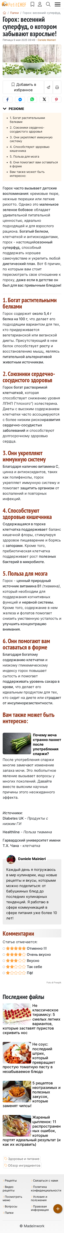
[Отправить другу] (48, 87)
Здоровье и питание (23, 1159)
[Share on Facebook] (7, 99)
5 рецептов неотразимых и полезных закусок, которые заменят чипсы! (32, 1094)
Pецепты (11, 1180)
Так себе (34, 967)
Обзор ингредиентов (24, 1165)
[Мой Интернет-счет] (40, 4)
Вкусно (32, 960)
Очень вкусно (38, 954)
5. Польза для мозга (24, 156)
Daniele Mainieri (47, 39)
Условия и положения (39, 1198)
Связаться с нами (45, 1180)
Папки (9, 1212)
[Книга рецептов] (32, 4)
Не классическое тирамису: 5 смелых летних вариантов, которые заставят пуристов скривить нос (31, 1019)
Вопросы (11, 1206)
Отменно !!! (36, 948)
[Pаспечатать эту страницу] (57, 87)
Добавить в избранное (25, 87)
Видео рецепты (9, 1188)
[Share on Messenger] (20, 99)
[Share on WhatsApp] (32, 99)
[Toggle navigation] (57, 4)
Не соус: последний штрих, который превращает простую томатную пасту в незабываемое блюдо (29, 1058)
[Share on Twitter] (44, 99)
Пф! (29, 973)
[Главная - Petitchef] (4, 13)
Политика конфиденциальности (46, 1188)
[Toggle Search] (48, 4)
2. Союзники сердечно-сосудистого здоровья (27, 129)
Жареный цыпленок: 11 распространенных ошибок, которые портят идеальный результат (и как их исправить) (32, 1131)
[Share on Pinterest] (56, 99)
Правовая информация (40, 1208)
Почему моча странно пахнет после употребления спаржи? (47, 744)
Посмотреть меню (12, 1198)
